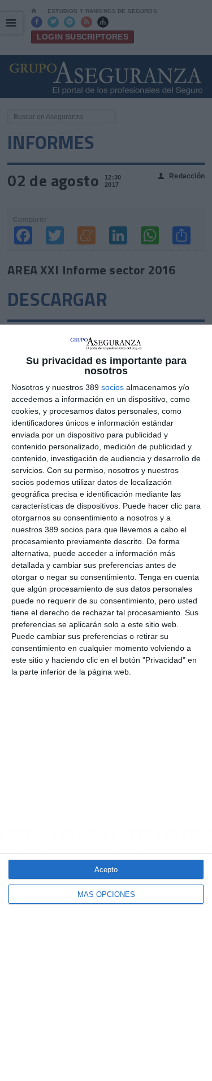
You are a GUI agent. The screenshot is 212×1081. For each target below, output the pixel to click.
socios (112, 387)
